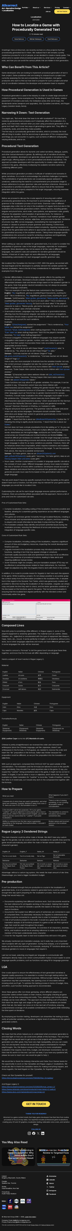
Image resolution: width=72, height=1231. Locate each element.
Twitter (51, 1187)
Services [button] (47, 7)
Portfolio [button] (25, 7)
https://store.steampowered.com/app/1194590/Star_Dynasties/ (27, 1078)
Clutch (51, 1183)
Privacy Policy (35, 1225)
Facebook (52, 1194)
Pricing (57, 7)
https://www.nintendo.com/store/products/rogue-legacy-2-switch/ (29, 1089)
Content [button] (66, 7)
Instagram (52, 1190)
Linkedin (52, 1180)
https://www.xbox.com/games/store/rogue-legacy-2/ (23, 1092)
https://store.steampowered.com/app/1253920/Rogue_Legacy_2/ (28, 1087)
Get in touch (62, 11)
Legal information (30, 1217)
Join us (48, 11)
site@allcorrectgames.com (21, 1220)
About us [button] (36, 7)
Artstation (52, 1176)
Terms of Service (46, 1225)
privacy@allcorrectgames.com (21, 1222)
